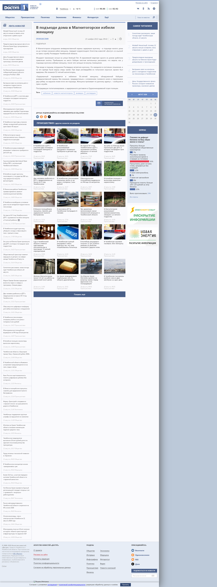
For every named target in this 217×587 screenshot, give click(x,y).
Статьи (4, 566)
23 (155, 115)
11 (133, 111)
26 (138, 119)
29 (151, 119)
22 (151, 115)
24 (129, 119)
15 (151, 111)
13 (142, 111)
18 (134, 115)
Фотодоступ (92, 17)
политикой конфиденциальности (72, 584)
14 (147, 111)
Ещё (107, 17)
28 (147, 119)
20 (142, 115)
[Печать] (120, 39)
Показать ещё (79, 294)
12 (138, 111)
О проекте (154, 3)
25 (134, 119)
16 (155, 111)
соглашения (52, 584)
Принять (125, 584)
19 (138, 115)
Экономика (61, 17)
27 (142, 119)
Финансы (77, 17)
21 (147, 115)
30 (155, 119)
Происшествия (27, 17)
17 (129, 115)
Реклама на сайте (142, 3)
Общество (10, 17)
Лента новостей (17, 26)
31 (129, 122)
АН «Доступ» (17, 554)
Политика (45, 17)
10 (129, 111)
